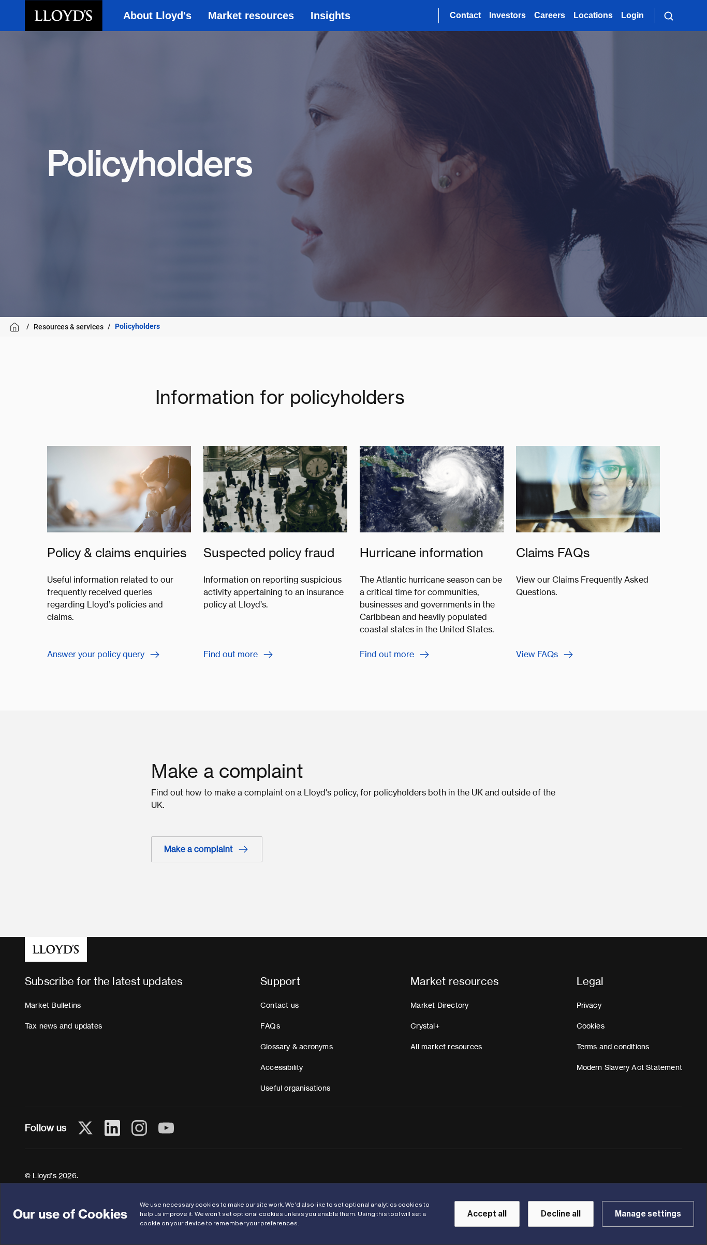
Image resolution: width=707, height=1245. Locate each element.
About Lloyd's (157, 15)
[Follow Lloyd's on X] (85, 1128)
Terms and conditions (613, 1046)
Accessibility (281, 1067)
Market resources (251, 15)
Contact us (279, 1005)
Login (632, 15)
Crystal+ (424, 1026)
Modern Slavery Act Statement (630, 1067)
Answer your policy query (95, 654)
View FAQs (537, 654)
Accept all (487, 1214)
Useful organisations (295, 1088)
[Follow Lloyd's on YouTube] (166, 1128)
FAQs (270, 1026)
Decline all (561, 1214)
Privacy (589, 1005)
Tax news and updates (63, 1026)
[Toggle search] (668, 15)
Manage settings (648, 1214)
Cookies (591, 1026)
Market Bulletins (53, 1005)
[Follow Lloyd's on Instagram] (139, 1128)
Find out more (230, 654)
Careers (549, 15)
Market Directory (439, 1005)
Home (16, 327)
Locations (593, 15)
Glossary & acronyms (296, 1046)
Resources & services (69, 327)
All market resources (446, 1046)
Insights (330, 15)
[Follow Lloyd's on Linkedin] (112, 1128)
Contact (465, 15)
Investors (507, 15)
